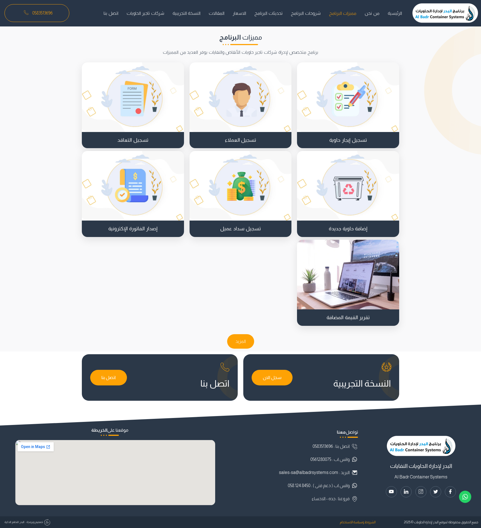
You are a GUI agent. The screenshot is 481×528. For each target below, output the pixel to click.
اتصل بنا (111, 13)
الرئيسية (395, 13)
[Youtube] (391, 491)
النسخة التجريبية (187, 13)
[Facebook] (450, 491)
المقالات (216, 13)
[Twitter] (435, 491)
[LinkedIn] (406, 491)
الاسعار (239, 13)
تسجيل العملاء (240, 140)
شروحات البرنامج (306, 13)
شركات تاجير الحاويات (145, 13)
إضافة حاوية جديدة (348, 228)
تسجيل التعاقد (132, 140)
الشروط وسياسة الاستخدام (358, 522)
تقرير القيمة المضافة (348, 317)
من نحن (372, 13)
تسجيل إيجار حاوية (348, 140)
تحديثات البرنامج (268, 13)
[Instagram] (420, 491)
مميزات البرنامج (343, 13)
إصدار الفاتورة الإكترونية (133, 228)
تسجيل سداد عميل (240, 228)
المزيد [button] (240, 341)
